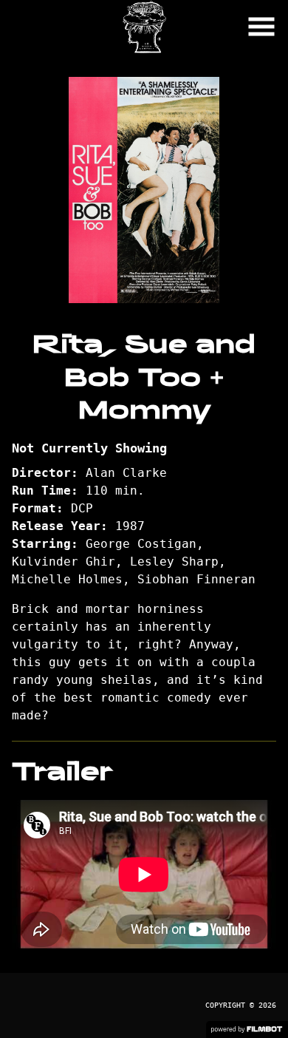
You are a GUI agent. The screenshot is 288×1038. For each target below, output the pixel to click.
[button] (261, 26)
